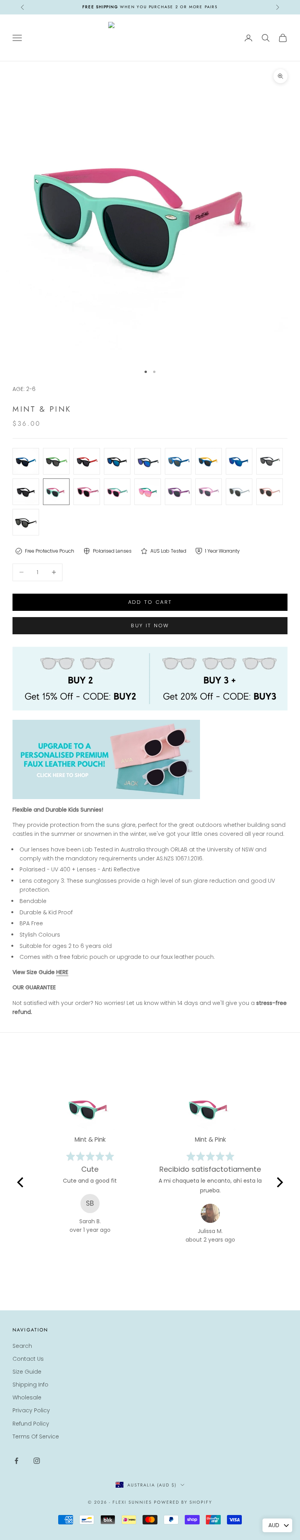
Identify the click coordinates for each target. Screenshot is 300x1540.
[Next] (279, 1182)
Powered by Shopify (183, 1502)
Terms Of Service (35, 1436)
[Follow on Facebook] (16, 1461)
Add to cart (150, 602)
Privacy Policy (31, 1410)
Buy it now (150, 625)
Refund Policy (30, 1424)
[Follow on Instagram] (37, 1461)
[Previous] (21, 1182)
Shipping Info (30, 1384)
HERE (62, 972)
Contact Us (28, 1359)
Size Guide (26, 1372)
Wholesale (26, 1397)
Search (22, 1346)
